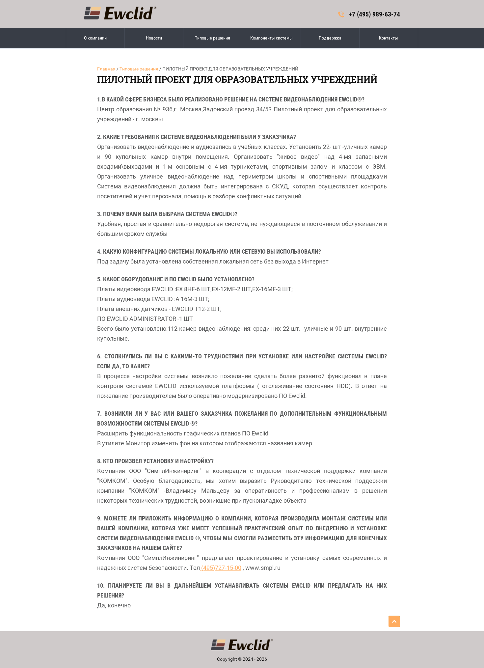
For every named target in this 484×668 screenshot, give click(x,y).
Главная (106, 68)
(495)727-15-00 (220, 567)
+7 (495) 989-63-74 (374, 14)
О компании (95, 38)
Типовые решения (212, 38)
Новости (154, 38)
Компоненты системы (271, 38)
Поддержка (330, 38)
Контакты (388, 38)
